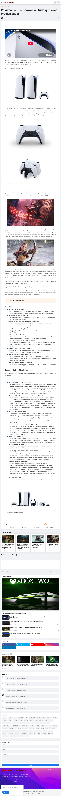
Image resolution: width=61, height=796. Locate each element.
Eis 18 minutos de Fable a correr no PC (37, 665)
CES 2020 (39, 717)
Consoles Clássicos (47, 717)
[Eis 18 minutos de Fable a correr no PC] (37, 659)
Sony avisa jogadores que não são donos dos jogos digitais (25, 633)
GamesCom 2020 (35, 723)
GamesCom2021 (16, 725)
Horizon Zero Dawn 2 (46, 725)
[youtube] (38, 644)
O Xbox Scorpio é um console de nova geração (14, 613)
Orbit (19, 728)
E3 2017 (4, 720)
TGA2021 (5, 733)
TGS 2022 (17, 733)
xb (34, 733)
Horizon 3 (37, 725)
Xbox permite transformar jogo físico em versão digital (23, 665)
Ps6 (33, 728)
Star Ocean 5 (22, 730)
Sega (42, 728)
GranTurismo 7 (25, 725)
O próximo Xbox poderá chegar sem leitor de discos (52, 665)
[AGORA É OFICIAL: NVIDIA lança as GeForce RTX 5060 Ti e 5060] (6, 623)
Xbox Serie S (5, 736)
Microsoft (5, 728)
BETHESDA (21, 717)
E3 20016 (55, 717)
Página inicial (3, 6)
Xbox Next (44, 733)
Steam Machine (38, 730)
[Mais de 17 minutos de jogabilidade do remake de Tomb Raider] (8, 539)
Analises (10, 717)
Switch (45, 730)
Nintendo (11, 728)
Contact (32, 793)
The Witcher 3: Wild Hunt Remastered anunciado (37, 546)
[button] (2, 2)
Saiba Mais (13, 789)
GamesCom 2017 (6, 723)
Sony (4, 730)
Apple (15, 717)
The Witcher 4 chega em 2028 (52, 545)
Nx (15, 728)
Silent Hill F (53, 728)
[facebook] (9, 644)
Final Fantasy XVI (49, 720)
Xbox (38, 733)
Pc (23, 728)
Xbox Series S (13, 736)
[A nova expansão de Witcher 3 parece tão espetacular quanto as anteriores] (23, 539)
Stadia (15, 730)
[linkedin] (9, 647)
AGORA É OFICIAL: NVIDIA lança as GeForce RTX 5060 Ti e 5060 (26, 621)
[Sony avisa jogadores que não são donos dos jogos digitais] (6, 634)
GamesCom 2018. (16, 723)
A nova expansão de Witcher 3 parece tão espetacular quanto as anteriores (23, 546)
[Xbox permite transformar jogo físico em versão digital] (23, 659)
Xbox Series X (21, 736)
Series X (47, 728)
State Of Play (30, 730)
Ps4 (26, 728)
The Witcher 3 (24, 733)
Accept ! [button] (6, 792)
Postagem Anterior (6, 571)
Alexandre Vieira (40, 791)
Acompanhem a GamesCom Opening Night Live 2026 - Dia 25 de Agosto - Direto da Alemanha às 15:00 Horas (34, 616)
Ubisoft (30, 733)
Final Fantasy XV (39, 720)
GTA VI (31, 725)
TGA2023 (11, 733)
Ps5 (8, 6)
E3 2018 (9, 720)
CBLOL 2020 (32, 717)
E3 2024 (31, 720)
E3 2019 (15, 720)
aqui (46, 287)
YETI (27, 736)
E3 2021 (26, 720)
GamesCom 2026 (7, 725)
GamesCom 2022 (45, 723)
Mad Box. (55, 725)
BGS (26, 717)
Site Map (37, 793)
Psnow (37, 728)
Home (49, 772)
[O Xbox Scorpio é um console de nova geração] (30, 594)
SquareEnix (9, 730)
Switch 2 (50, 730)
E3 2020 (20, 720)
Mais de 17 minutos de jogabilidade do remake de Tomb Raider (8, 546)
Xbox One (50, 733)
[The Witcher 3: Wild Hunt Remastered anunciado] (38, 539)
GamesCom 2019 (25, 723)
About (27, 793)
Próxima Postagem (54, 571)
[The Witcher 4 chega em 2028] (53, 539)
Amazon (5, 717)
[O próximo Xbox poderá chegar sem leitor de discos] (52, 659)
